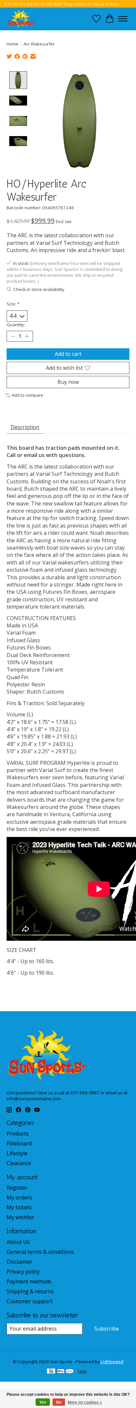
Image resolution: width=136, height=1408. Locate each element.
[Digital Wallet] (65, 1371)
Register (17, 1187)
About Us (18, 1242)
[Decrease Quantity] (13, 336)
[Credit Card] (51, 1371)
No (58, 1402)
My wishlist (20, 1217)
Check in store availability (38, 289)
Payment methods (29, 1281)
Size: (13, 304)
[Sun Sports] (21, 19)
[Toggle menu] (122, 18)
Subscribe (106, 1328)
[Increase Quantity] (26, 336)
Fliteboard (19, 1143)
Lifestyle (17, 1153)
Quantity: (16, 325)
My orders (19, 1197)
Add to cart (68, 354)
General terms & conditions (40, 1251)
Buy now (68, 382)
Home (12, 44)
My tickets (19, 1207)
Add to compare (27, 395)
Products (18, 1133)
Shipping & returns (30, 1291)
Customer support (29, 1301)
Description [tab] (25, 427)
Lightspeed (112, 1362)
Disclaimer (19, 1261)
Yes (42, 1402)
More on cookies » (85, 1402)
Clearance (19, 1163)
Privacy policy (23, 1271)
